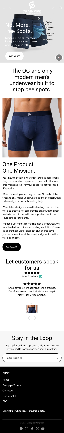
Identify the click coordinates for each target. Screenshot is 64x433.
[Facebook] (21, 428)
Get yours (14, 56)
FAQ (4, 401)
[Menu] (3, 7)
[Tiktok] (32, 428)
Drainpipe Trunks (11, 385)
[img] (32, 273)
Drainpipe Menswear (35, 423)
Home (5, 379)
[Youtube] (43, 428)
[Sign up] (57, 358)
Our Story (7, 390)
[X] (37, 428)
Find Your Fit (9, 396)
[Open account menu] (53, 7)
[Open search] (10, 7)
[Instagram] (26, 428)
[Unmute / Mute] (59, 57)
